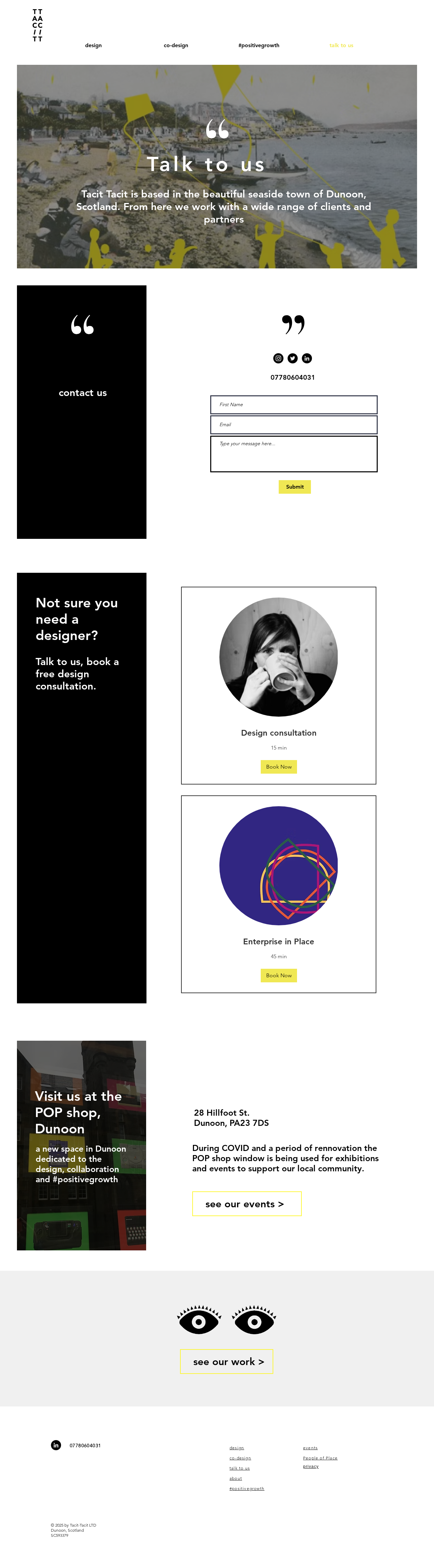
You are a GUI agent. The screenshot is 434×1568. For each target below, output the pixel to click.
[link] (279, 733)
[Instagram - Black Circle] (278, 358)
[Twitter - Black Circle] (293, 358)
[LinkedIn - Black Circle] (307, 358)
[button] (279, 767)
